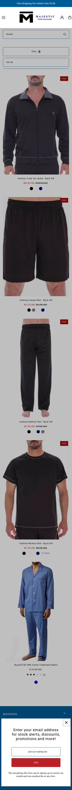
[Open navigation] (8, 17)
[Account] (62, 17)
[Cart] (69, 17)
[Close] (66, 722)
